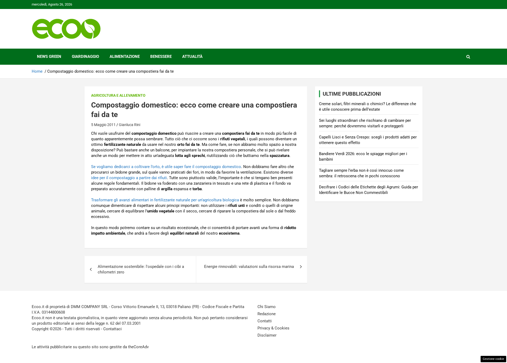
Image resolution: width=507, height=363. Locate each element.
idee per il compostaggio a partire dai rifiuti (129, 177)
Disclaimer (266, 335)
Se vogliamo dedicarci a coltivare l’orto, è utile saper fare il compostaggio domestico (166, 166)
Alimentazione (125, 56)
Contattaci (112, 329)
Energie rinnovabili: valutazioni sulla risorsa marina (249, 266)
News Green (49, 56)
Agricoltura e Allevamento (118, 95)
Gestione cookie (493, 359)
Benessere (161, 56)
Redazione (266, 313)
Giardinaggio (85, 56)
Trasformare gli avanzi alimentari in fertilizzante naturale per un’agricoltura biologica (165, 200)
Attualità (192, 56)
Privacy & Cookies (273, 328)
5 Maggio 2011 (103, 125)
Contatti (264, 321)
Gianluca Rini (129, 125)
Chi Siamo (266, 306)
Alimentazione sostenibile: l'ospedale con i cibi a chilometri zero (141, 269)
